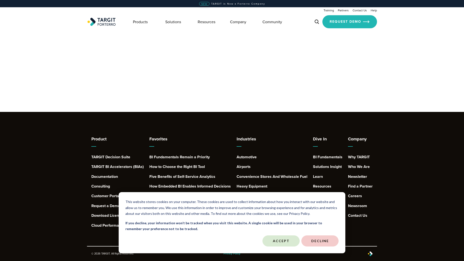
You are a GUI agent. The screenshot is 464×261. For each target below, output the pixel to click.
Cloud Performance (108, 225)
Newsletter (357, 176)
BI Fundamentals (327, 157)
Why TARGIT (359, 157)
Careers (355, 196)
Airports (244, 166)
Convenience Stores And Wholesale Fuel (272, 176)
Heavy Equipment (252, 186)
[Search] (316, 21)
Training (329, 10)
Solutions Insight (327, 166)
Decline (320, 241)
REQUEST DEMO (345, 21)
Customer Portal (105, 196)
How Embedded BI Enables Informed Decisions (190, 186)
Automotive (247, 157)
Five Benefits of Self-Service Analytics (182, 176)
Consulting (100, 186)
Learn (318, 176)
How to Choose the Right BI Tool (177, 166)
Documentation (104, 176)
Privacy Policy (232, 253)
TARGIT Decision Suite (110, 157)
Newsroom (357, 206)
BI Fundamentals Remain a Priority (179, 157)
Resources (322, 186)
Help (374, 10)
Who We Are (359, 166)
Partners (343, 10)
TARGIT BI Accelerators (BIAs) (117, 166)
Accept (281, 241)
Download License (107, 215)
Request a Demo (105, 206)
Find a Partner (360, 186)
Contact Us (360, 10)
